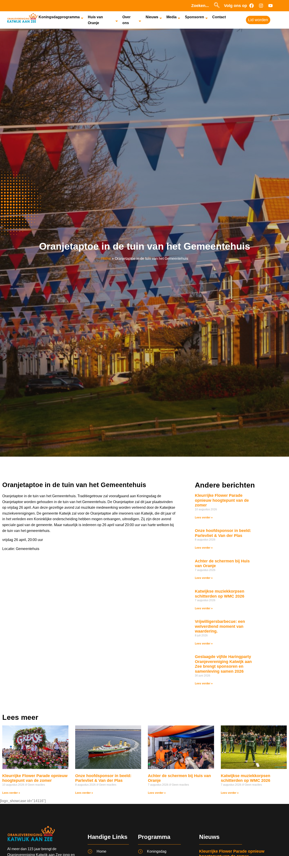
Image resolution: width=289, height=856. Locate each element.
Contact (219, 17)
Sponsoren (194, 17)
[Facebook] (251, 5)
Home (106, 258)
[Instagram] (261, 5)
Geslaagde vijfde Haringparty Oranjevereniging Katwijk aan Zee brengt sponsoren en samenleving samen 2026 (223, 664)
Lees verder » (204, 517)
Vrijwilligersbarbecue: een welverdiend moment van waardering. (220, 626)
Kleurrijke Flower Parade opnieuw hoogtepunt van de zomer (222, 500)
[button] (216, 5)
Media (171, 17)
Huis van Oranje (95, 20)
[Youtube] (270, 5)
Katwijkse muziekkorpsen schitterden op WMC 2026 (219, 593)
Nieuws (152, 17)
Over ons (126, 20)
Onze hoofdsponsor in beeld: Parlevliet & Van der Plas (223, 533)
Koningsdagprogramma (59, 17)
